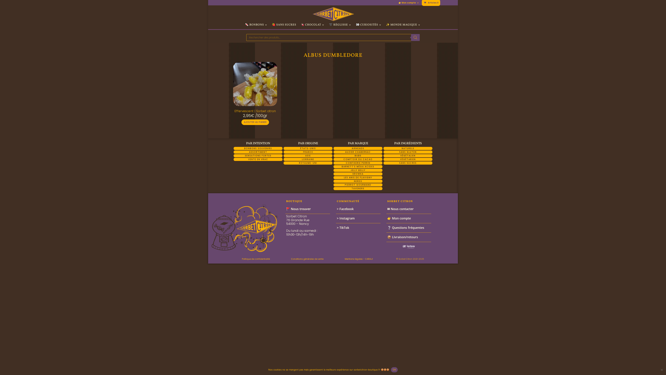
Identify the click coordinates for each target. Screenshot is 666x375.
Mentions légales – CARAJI (359, 258)
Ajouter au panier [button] (255, 122)
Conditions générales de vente (307, 258)
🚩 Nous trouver (298, 209)
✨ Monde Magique (401, 25)
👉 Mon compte (407, 3)
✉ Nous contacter (400, 209)
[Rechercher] (415, 37)
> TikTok (343, 228)
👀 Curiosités (367, 25)
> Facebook (345, 209)
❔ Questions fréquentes (405, 228)
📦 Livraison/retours (402, 237)
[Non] (661, 370)
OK (394, 369)
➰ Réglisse (338, 25)
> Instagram (346, 218)
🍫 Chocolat (311, 25)
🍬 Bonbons (254, 25)
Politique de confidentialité (256, 258)
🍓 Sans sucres (284, 25)
